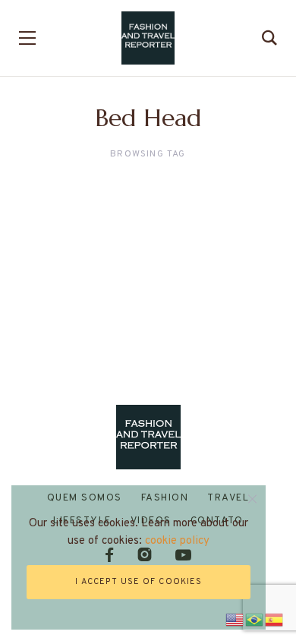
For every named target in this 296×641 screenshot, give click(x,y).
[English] (235, 618)
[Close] (252, 498)
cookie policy (177, 541)
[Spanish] (275, 618)
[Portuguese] (255, 618)
